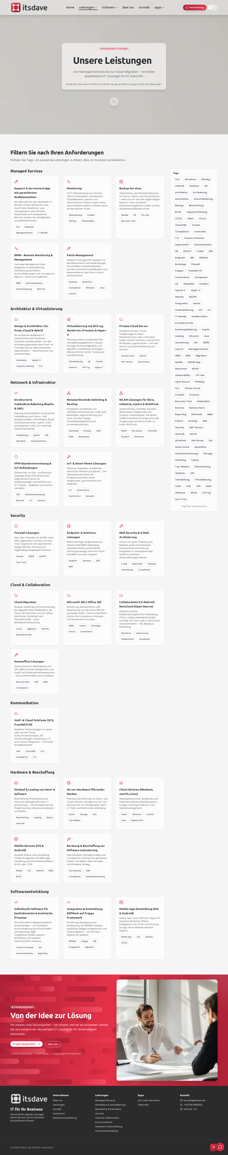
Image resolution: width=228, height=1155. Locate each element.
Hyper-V (195, 290)
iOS (200, 309)
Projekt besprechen (24, 1044)
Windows (180, 492)
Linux (206, 336)
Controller (200, 231)
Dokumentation (203, 244)
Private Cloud (192, 388)
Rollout (179, 420)
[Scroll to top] (214, 1147)
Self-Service (196, 427)
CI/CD (178, 218)
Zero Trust (181, 499)
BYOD (178, 212)
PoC (177, 388)
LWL (196, 342)
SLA (210, 440)
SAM (204, 420)
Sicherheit (180, 440)
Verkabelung (182, 479)
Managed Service (198, 349)
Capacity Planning (196, 212)
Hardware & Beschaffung (108, 1126)
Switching (180, 460)
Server (193, 434)
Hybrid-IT (180, 290)
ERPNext (203, 257)
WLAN (194, 492)
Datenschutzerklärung (65, 1117)
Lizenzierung (182, 342)
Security (179, 427)
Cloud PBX (181, 225)
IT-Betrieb (180, 316)
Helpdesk (188, 283)
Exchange (180, 264)
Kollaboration (199, 316)
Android (179, 185)
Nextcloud (181, 368)
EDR (211, 251)
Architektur (181, 192)
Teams (195, 460)
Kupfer (206, 329)
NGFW (195, 368)
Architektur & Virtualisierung (110, 1104)
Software (108, 7)
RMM (209, 414)
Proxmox (194, 394)
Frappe (179, 270)
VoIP (188, 486)
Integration (181, 303)
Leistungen (86, 7)
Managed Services (105, 1100)
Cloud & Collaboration (107, 1117)
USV (192, 473)
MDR (188, 355)
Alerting (205, 179)
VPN (198, 486)
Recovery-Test (183, 401)
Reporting (180, 414)
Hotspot (204, 283)
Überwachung (202, 466)
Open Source (182, 381)
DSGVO (187, 251)
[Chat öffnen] (220, 1147)
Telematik (143, 1104)
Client (190, 218)
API (206, 185)
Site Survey (197, 440)
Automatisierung (203, 199)
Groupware (201, 277)
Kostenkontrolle (184, 323)
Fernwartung (196, 7)
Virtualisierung (203, 479)
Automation (182, 199)
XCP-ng (206, 492)
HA (176, 283)
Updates (180, 473)
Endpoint (180, 257)
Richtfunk (197, 414)
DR (176, 251)
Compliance (182, 231)
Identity (179, 296)
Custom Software (194, 238)
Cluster (196, 225)
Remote (179, 407)
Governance (182, 277)
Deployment (182, 244)
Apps (158, 7)
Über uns (128, 7)
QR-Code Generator (149, 1100)
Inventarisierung (184, 309)
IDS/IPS (193, 296)
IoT (209, 309)
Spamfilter (200, 447)
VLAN (178, 486)
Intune (196, 303)
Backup (179, 205)
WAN (208, 486)
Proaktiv (179, 394)
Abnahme (190, 179)
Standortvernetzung (186, 453)
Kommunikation (103, 1122)
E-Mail (200, 251)
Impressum (59, 1113)
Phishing (199, 381)
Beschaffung (196, 205)
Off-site (199, 375)
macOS (179, 349)
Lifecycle (194, 336)
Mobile (179, 362)
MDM (177, 355)
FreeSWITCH (195, 270)
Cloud (202, 218)
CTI (177, 238)
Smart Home (182, 447)
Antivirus (194, 185)
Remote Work (197, 407)
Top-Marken (182, 466)
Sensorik (180, 434)
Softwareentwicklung (106, 1130)
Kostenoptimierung (186, 329)
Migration (201, 355)
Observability (182, 375)
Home (70, 7)
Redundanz (203, 401)
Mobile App (194, 362)
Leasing (179, 336)
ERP (192, 257)
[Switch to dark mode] (213, 7)
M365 (206, 342)
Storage (207, 453)
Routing (192, 420)
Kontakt (144, 7)
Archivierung (200, 192)
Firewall (195, 264)
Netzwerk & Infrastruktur (108, 1109)
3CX (177, 179)
